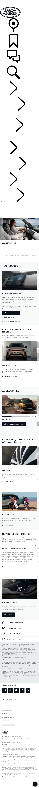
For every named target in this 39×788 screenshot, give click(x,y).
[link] (19, 26)
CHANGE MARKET (6, 710)
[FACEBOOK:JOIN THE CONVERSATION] (22, 690)
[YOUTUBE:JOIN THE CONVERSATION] (16, 690)
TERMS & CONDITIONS (8, 717)
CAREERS (4, 713)
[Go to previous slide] (32, 362)
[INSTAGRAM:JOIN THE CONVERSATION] (4, 690)
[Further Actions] (35, 784)
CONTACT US (5, 720)
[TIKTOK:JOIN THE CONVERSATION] (10, 690)
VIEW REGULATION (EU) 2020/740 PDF (11, 742)
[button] (19, 1)
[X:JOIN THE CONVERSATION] (28, 690)
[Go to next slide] (35, 362)
